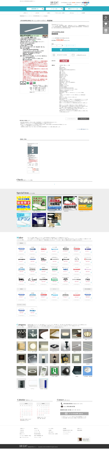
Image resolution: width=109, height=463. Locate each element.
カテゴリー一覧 (37, 432)
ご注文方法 (22, 430)
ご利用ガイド (22, 428)
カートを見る (83, 4)
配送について (22, 433)
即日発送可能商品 (37, 433)
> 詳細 (33, 171)
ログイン (76, 4)
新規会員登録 (69, 4)
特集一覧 (35, 428)
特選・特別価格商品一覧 (38, 435)
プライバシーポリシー (67, 432)
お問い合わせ (51, 432)
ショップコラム (66, 433)
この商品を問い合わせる (81, 55)
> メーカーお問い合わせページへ (83, 129)
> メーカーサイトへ (21, 264)
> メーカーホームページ (71, 118)
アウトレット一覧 (37, 437)
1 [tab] (54, 184)
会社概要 (64, 428)
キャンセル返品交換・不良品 (25, 435)
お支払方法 (22, 432)
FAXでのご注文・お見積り (53, 433)
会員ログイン (79, 428)
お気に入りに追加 (70, 45)
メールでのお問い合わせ (76, 413)
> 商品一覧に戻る (83, 118)
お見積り (50, 430)
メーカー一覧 (36, 430)
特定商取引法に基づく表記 (67, 430)
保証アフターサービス (24, 437)
